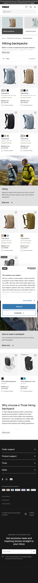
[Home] (7, 7)
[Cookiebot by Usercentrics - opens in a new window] (27, 268)
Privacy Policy (27, 557)
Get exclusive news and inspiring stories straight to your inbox (19, 541)
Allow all (19, 306)
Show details (27, 300)
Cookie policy (5, 500)
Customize (18, 313)
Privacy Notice (6, 496)
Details (32, 3)
